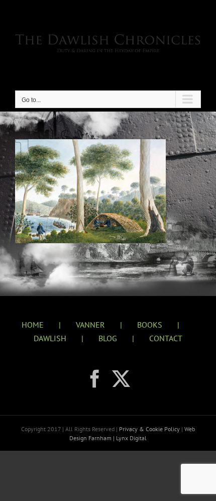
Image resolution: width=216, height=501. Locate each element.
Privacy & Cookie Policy (150, 429)
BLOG (107, 338)
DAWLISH (50, 338)
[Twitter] (121, 379)
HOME (33, 325)
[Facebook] (95, 379)
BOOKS (149, 325)
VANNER (90, 325)
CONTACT (165, 338)
